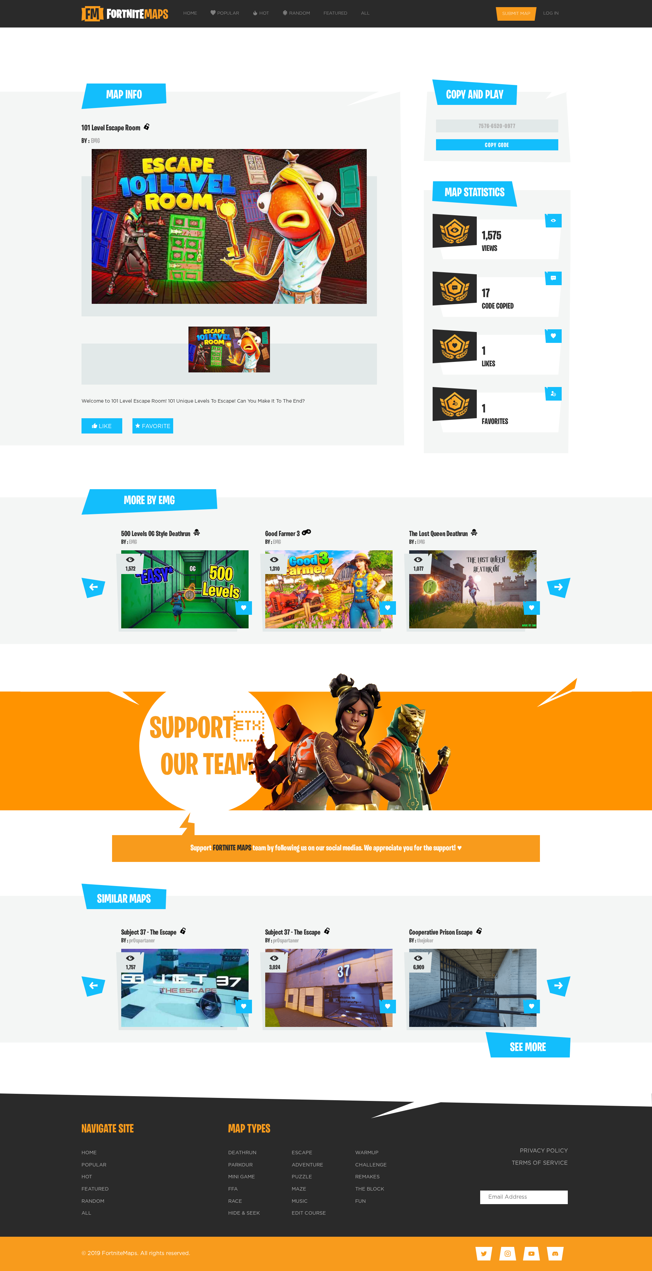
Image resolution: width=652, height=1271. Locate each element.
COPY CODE (497, 146)
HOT (264, 13)
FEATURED (335, 13)
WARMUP (367, 1153)
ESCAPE (302, 1153)
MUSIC (300, 1201)
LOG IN (551, 13)
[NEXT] (558, 586)
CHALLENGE (371, 1165)
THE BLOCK (369, 1189)
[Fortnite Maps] (126, 13)
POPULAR (228, 13)
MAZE (299, 1189)
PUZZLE (302, 1177)
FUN (360, 1201)
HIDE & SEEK (244, 1213)
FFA (233, 1189)
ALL (365, 13)
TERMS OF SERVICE (540, 1163)
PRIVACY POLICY (544, 1151)
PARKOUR (240, 1165)
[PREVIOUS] (93, 586)
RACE (235, 1201)
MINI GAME (241, 1177)
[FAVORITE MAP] (243, 608)
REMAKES (367, 1177)
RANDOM (299, 13)
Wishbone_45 (141, 941)
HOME (190, 13)
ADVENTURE (307, 1165)
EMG (95, 141)
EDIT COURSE (309, 1213)
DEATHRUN (242, 1153)
